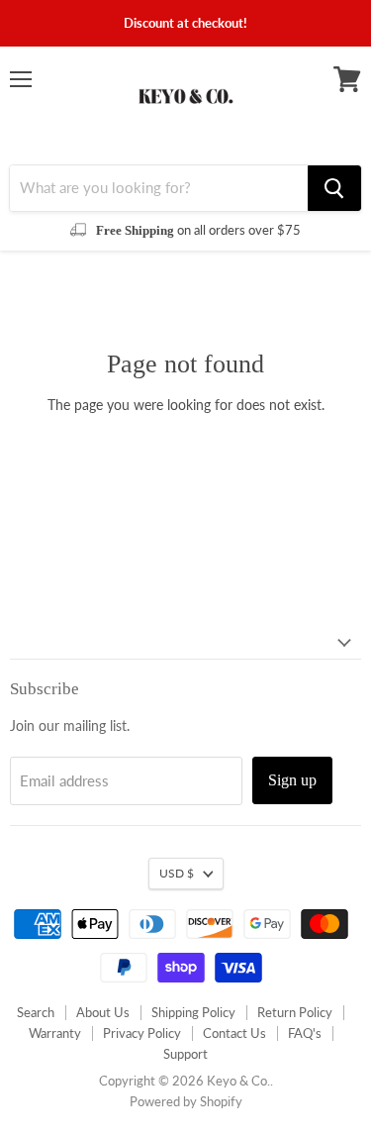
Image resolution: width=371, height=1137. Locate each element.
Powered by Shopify (186, 1101)
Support (185, 1054)
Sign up (292, 780)
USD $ (176, 873)
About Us (103, 1012)
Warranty (55, 1033)
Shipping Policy (193, 1012)
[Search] (334, 188)
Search (35, 1012)
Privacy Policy (142, 1033)
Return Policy (294, 1012)
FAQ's (305, 1033)
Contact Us (234, 1033)
